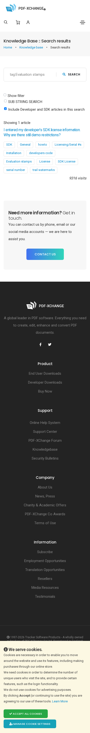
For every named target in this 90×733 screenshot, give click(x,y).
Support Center (45, 431)
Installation (13, 153)
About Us (45, 487)
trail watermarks (44, 170)
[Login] (28, 22)
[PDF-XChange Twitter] (49, 344)
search (74, 74)
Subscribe (45, 552)
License (44, 161)
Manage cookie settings (31, 724)
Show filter (16, 96)
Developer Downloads (45, 382)
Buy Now (45, 391)
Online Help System (45, 423)
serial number (15, 170)
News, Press (45, 496)
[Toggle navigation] (82, 22)
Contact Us (45, 254)
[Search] (6, 22)
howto (42, 144)
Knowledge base (31, 47)
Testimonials (45, 596)
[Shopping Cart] (18, 22)
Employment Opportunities (45, 561)
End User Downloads (45, 373)
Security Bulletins (45, 458)
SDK (9, 144)
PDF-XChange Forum (45, 440)
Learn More (60, 701)
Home (8, 47)
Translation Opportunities (45, 570)
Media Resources (45, 587)
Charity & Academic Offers (45, 505)
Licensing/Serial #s (68, 144)
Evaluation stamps (19, 161)
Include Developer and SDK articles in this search (46, 109)
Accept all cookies (27, 714)
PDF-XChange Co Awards (45, 514)
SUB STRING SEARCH (25, 102)
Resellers (45, 579)
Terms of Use (45, 523)
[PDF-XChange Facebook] (40, 344)
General (25, 144)
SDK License (66, 161)
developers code (41, 153)
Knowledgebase (45, 449)
